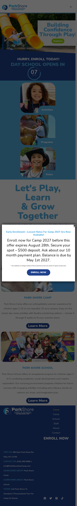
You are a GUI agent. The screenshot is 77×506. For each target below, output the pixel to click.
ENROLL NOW (38, 272)
